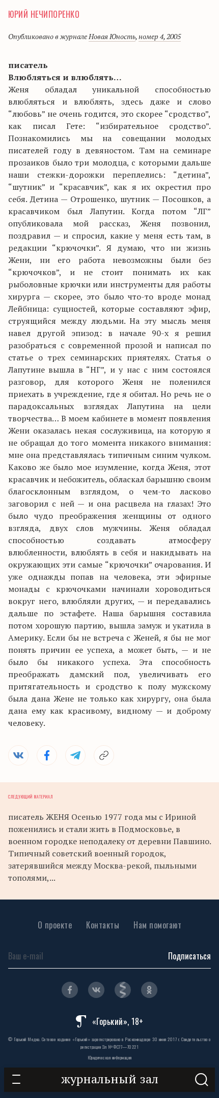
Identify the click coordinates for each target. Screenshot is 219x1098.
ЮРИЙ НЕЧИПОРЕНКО (43, 14)
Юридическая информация (110, 1057)
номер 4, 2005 (160, 36)
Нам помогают (157, 925)
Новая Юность (112, 36)
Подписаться (189, 956)
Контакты (102, 925)
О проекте (55, 925)
